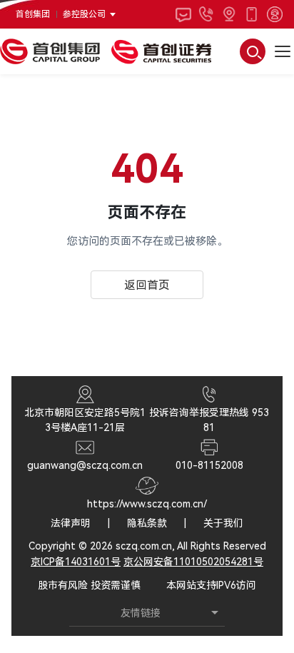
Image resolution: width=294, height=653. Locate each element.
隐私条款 (147, 523)
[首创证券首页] (161, 51)
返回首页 (147, 285)
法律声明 (71, 523)
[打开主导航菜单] (282, 51)
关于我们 (223, 523)
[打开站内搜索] (252, 51)
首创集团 (33, 14)
